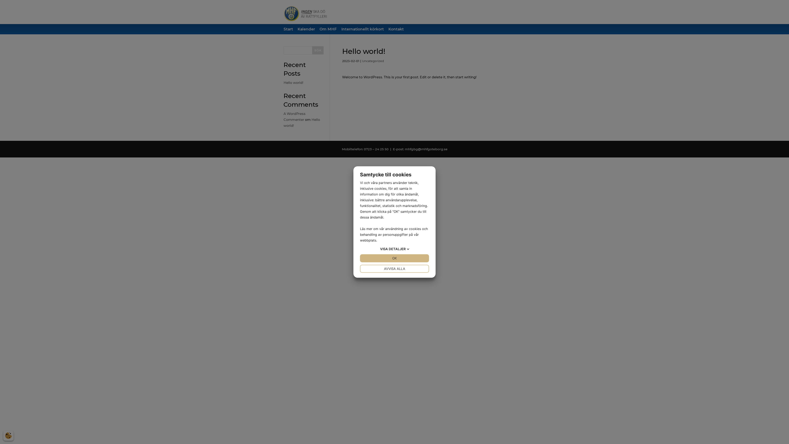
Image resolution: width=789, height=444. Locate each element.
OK (394, 258)
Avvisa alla (394, 269)
